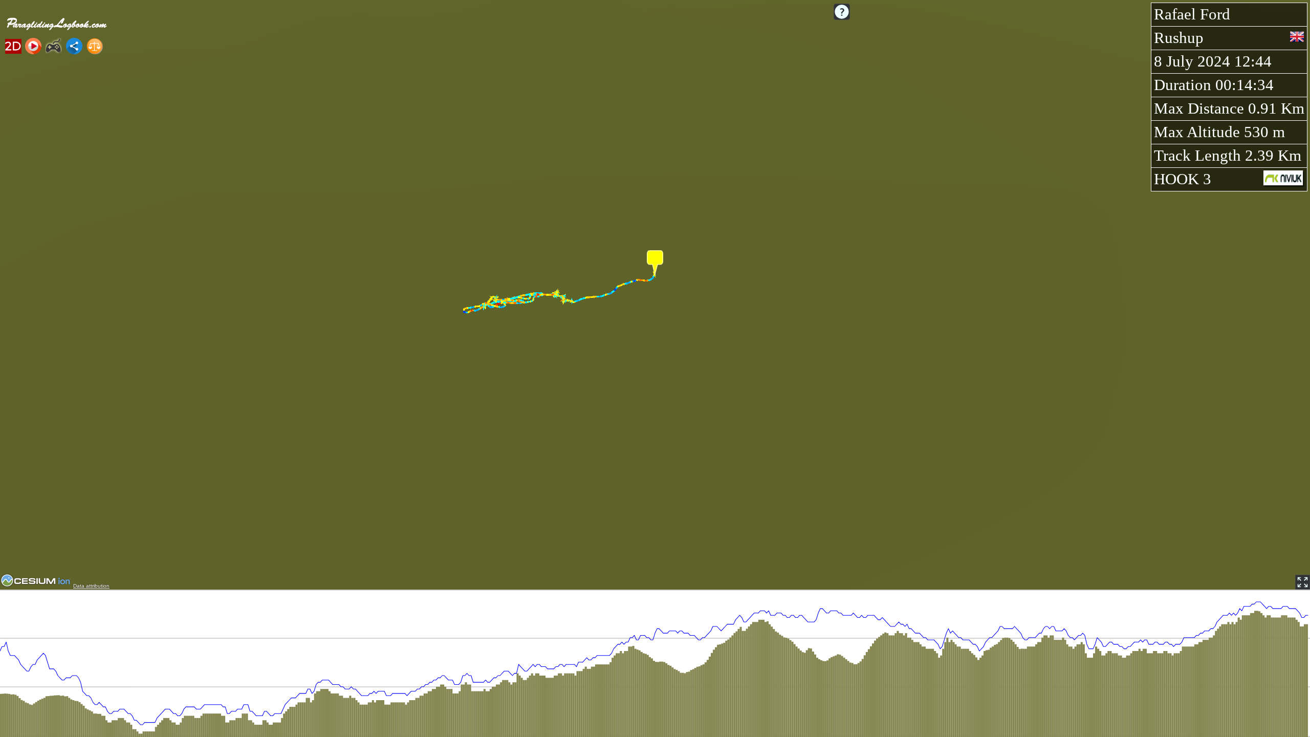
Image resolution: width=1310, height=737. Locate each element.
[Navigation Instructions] (842, 12)
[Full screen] (1302, 582)
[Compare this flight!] (94, 46)
